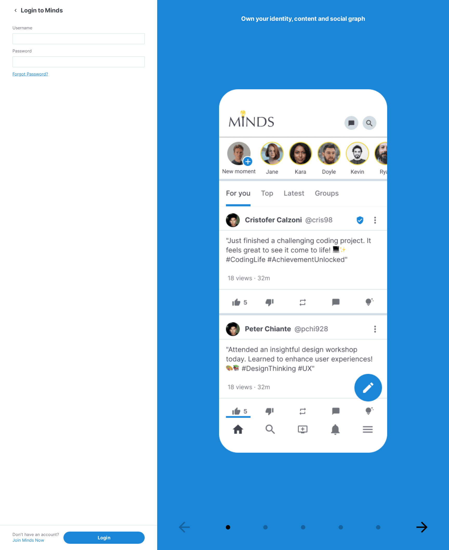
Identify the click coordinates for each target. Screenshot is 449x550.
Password (22, 50)
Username (22, 27)
